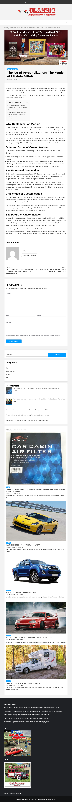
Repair (8, 374)
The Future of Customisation (16, 114)
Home (36, 2)
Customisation (12, 69)
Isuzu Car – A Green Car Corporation (21, 592)
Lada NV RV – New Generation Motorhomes (23, 683)
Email (39, 315)
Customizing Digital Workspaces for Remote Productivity (51, 269)
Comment (9, 293)
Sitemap (48, 2)
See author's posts (29, 255)
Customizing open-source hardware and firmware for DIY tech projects (26, 722)
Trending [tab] (22, 430)
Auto (7, 365)
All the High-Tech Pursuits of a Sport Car (23, 545)
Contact (42, 2)
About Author (14, 117)
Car (7, 368)
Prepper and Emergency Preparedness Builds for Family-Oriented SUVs (26, 715)
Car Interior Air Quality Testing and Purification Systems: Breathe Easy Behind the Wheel (32, 708)
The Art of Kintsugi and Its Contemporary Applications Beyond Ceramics (26, 718)
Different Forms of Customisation (18, 107)
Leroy (11, 79)
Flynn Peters (11, 547)
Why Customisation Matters (16, 105)
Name (8, 315)
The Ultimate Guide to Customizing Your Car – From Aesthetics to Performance (19, 270)
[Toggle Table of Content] (26, 102)
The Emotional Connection (16, 110)
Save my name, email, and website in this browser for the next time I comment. (33, 335)
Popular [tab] (9, 430)
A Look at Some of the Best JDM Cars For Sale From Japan (29, 637)
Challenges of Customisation (17, 112)
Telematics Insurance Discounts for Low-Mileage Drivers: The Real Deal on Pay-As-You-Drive (33, 711)
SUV (7, 377)
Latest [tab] (15, 430)
